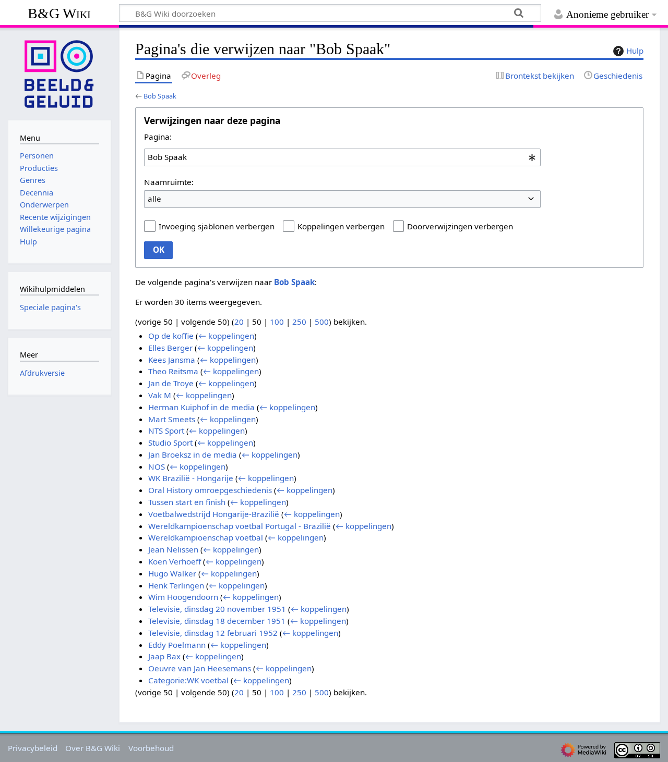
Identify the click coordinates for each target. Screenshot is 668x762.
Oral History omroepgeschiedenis (210, 490)
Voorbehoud (151, 748)
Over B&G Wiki (92, 748)
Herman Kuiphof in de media (201, 407)
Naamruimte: (169, 182)
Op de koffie (171, 335)
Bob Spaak (160, 96)
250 (299, 321)
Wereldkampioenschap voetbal (205, 537)
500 (322, 321)
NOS (156, 466)
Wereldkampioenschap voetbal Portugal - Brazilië (239, 526)
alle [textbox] (154, 198)
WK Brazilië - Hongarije (190, 478)
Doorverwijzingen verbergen (460, 226)
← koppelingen (226, 335)
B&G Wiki (59, 13)
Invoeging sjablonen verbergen (217, 226)
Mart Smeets (171, 419)
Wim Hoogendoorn (183, 597)
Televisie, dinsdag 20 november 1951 (217, 609)
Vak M (159, 395)
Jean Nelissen (173, 549)
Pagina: (158, 136)
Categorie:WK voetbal (188, 680)
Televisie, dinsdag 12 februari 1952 (213, 633)
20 (239, 321)
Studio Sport (170, 442)
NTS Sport (166, 430)
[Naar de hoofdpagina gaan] (59, 73)
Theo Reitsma (173, 371)
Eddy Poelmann (177, 645)
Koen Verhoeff (174, 561)
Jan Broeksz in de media (192, 454)
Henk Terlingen (176, 585)
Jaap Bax (164, 656)
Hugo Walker (172, 573)
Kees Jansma (171, 359)
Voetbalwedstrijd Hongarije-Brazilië (213, 514)
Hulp (634, 50)
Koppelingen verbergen (341, 226)
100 (277, 321)
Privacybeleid (32, 748)
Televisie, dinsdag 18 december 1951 (216, 621)
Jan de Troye (171, 383)
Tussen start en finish (186, 502)
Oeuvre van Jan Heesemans (199, 668)
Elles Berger (170, 347)
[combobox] (342, 157)
